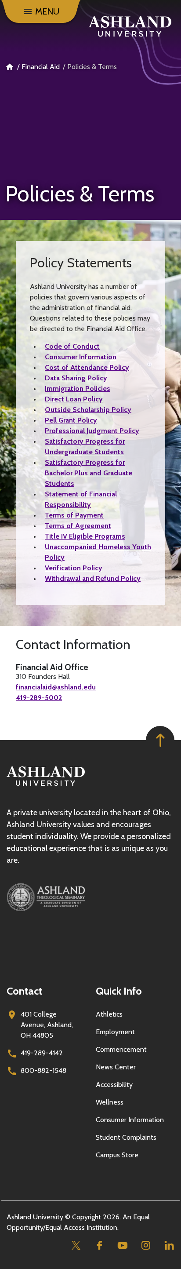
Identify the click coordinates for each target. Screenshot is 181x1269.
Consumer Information (80, 357)
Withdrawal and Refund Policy (93, 578)
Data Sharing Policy (76, 378)
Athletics (109, 1014)
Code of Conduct (72, 346)
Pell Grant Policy (71, 420)
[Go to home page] (129, 26)
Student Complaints (126, 1137)
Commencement (121, 1049)
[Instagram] (145, 1245)
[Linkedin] (168, 1245)
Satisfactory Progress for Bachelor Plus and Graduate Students (88, 473)
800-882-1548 (43, 1070)
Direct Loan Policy (74, 399)
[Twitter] (75, 1245)
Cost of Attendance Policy (87, 367)
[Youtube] (122, 1245)
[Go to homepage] (46, 786)
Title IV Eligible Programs (85, 536)
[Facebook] (99, 1245)
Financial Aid (41, 66)
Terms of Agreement (78, 525)
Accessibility (114, 1084)
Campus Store (117, 1155)
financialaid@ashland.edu (56, 687)
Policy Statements (81, 263)
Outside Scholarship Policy (88, 409)
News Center (116, 1067)
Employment (115, 1032)
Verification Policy (73, 568)
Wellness (109, 1102)
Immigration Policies (77, 388)
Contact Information (73, 645)
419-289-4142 (42, 1053)
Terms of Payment (74, 515)
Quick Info (119, 991)
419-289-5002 (39, 697)
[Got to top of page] (160, 740)
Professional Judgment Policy (92, 431)
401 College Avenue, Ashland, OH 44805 (47, 1024)
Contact (24, 991)
